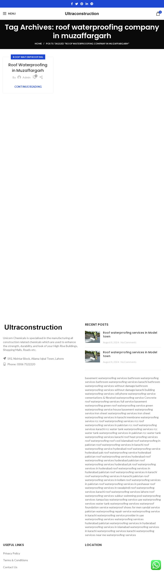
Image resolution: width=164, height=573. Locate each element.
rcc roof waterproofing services (114, 421)
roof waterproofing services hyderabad (120, 456)
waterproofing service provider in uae (120, 515)
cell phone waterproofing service (135, 393)
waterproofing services (99, 519)
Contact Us (10, 567)
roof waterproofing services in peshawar (124, 484)
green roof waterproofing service (124, 405)
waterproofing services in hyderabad (133, 523)
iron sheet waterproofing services (116, 413)
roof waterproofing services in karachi (133, 472)
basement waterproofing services (106, 378)
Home (38, 43)
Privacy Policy (11, 553)
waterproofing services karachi (116, 531)
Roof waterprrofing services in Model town (130, 335)
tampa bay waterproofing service (116, 499)
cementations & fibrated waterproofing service (114, 397)
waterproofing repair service (114, 511)
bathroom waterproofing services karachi (121, 381)
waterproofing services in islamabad (107, 527)
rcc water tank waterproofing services (129, 429)
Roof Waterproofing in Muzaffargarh (27, 67)
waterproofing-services (121, 535)
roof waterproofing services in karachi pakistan (114, 476)
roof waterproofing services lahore (127, 491)
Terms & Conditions (15, 560)
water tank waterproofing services (117, 503)
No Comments (128, 342)
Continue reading (28, 86)
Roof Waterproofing (28, 56)
